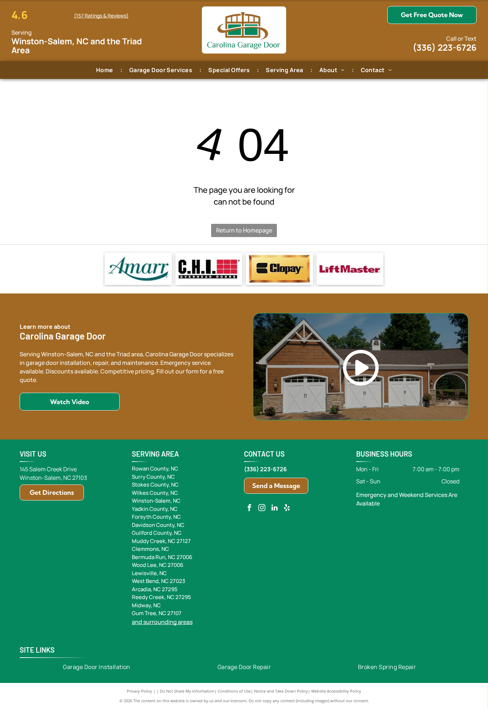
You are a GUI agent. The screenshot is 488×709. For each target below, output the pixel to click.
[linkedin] (274, 508)
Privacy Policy (139, 691)
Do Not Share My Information (187, 691)
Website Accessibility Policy (336, 691)
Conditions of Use (234, 691)
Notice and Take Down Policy (281, 691)
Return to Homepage (244, 230)
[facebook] (249, 508)
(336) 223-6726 (445, 47)
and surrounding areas (162, 622)
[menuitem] (105, 70)
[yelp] (287, 508)
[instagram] (262, 508)
